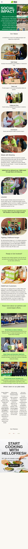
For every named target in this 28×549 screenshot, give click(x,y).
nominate (5, 203)
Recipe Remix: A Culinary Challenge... (14, 329)
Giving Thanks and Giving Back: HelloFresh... (14, 354)
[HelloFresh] (14, 2)
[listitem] (14, 54)
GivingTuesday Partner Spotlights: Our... (14, 378)
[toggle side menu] (2, 2)
